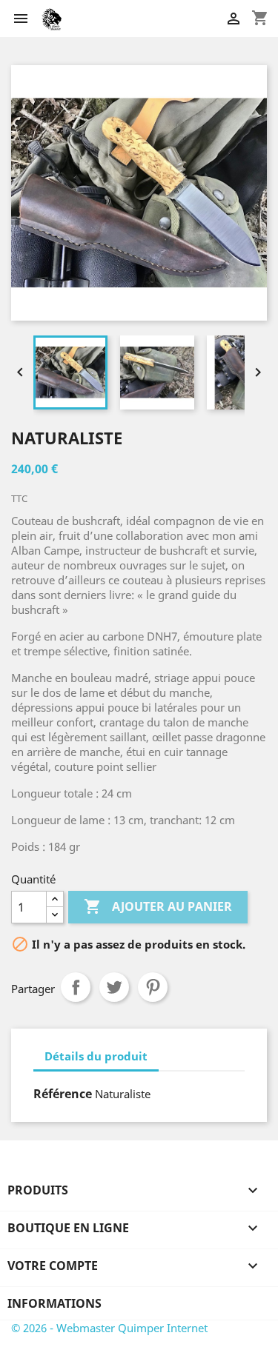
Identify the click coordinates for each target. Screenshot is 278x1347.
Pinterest (153, 987)
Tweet (114, 987)
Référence (62, 1093)
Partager (75, 987)
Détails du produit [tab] (96, 1056)
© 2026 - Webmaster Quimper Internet (109, 1327)
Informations (54, 1303)
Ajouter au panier (158, 906)
